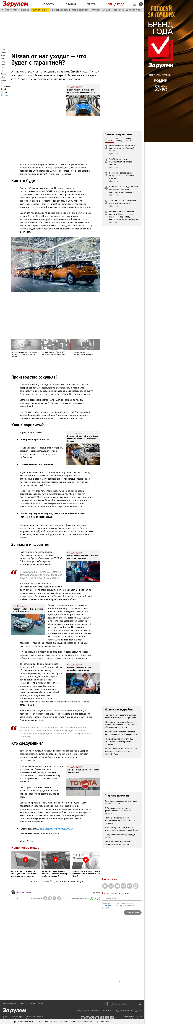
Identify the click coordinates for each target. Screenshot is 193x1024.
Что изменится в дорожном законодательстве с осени (117, 843)
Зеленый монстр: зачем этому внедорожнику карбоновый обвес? (122, 148)
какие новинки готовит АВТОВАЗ (55, 828)
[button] (139, 1021)
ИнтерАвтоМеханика (18, 9)
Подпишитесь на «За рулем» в (56, 881)
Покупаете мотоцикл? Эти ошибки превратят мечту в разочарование (120, 716)
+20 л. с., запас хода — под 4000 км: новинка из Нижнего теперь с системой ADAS (121, 751)
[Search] (140, 1003)
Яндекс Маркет (123, 1010)
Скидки (106, 9)
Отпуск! (96, 9)
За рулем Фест (9, 1003)
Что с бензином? (81, 9)
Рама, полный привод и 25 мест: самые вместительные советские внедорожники (124, 189)
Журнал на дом (40, 9)
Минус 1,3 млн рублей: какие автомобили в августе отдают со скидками (120, 820)
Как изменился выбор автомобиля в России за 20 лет (121, 802)
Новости (48, 4)
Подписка (137, 1010)
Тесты (91, 4)
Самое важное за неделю (116, 893)
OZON (97, 1010)
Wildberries (107, 1010)
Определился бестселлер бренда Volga (120, 836)
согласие (106, 905)
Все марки (5, 95)
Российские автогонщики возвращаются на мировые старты (121, 175)
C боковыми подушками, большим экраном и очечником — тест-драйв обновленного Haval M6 (121, 725)
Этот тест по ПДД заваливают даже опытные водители (123, 201)
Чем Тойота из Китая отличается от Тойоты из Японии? (120, 162)
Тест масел (118, 9)
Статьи (71, 4)
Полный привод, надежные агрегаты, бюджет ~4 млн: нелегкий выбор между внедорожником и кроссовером (123, 215)
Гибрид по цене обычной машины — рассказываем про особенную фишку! (121, 733)
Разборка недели (61, 9)
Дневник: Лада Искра (137, 9)
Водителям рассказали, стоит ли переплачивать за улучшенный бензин (122, 829)
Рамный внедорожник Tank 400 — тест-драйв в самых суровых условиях (120, 741)
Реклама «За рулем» (133, 1016)
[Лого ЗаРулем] (15, 4)
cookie (78, 1021)
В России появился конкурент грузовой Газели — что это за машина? (118, 811)
